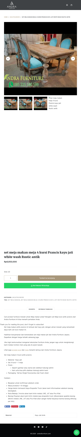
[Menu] (76, 5)
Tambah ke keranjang (47, 278)
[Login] (67, 5)
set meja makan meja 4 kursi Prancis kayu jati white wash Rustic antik (49, 300)
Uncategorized (18, 297)
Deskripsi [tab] (32, 309)
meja (27, 350)
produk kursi (16, 350)
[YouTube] (42, 427)
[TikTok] (46, 427)
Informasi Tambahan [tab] (45, 309)
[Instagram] (38, 427)
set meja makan (14, 300)
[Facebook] (34, 427)
